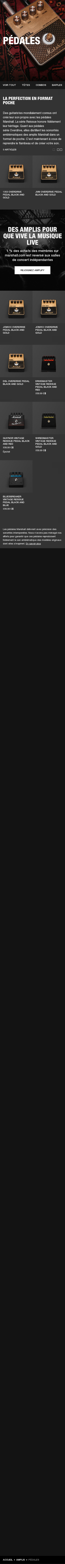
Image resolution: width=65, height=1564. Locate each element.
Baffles (57, 85)
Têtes (26, 85)
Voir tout (9, 85)
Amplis (20, 1559)
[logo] (14, 14)
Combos (41, 85)
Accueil (8, 1559)
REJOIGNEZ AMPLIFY (32, 270)
